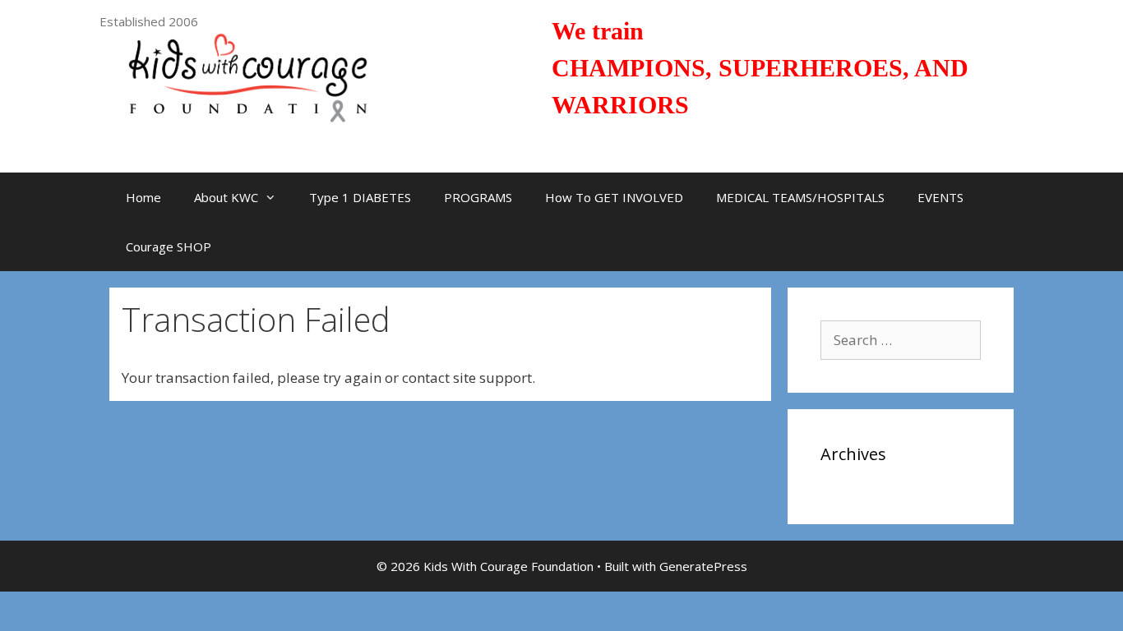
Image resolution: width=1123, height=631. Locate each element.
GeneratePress (703, 566)
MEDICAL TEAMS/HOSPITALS (800, 197)
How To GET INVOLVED (614, 197)
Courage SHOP (168, 246)
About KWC (226, 197)
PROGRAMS (478, 197)
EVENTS (940, 197)
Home (143, 197)
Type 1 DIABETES (360, 197)
